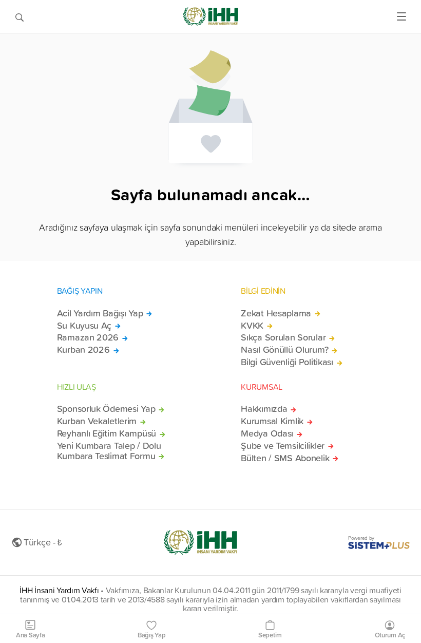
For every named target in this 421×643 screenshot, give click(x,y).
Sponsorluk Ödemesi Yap (106, 409)
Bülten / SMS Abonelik (285, 458)
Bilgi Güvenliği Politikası (287, 362)
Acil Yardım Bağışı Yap (100, 313)
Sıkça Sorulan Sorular (283, 337)
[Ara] (19, 16)
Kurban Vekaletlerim (97, 421)
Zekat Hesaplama (276, 313)
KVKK (252, 325)
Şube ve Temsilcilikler (282, 446)
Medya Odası (267, 433)
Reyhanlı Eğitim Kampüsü (106, 433)
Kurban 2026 (83, 350)
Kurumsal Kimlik (272, 421)
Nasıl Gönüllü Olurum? (284, 350)
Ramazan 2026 (88, 337)
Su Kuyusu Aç (84, 325)
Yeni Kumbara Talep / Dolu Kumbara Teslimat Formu (109, 451)
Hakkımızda (264, 409)
